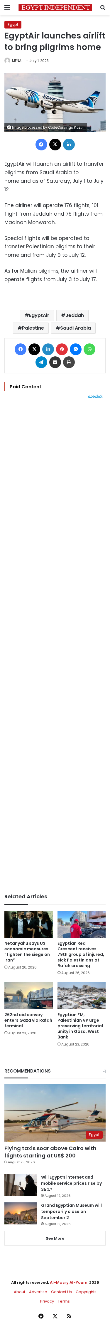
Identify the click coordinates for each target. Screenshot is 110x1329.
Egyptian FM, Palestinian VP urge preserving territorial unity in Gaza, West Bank (80, 1026)
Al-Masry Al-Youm (68, 1282)
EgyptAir (39, 315)
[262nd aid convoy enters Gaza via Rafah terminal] (28, 995)
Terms (64, 1301)
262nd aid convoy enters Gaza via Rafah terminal (28, 1020)
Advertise (38, 1292)
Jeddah (74, 315)
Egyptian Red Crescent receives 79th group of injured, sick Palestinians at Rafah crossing (80, 954)
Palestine (33, 328)
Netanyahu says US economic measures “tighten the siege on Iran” (27, 951)
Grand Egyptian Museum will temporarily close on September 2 (71, 1211)
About (19, 1292)
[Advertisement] (55, 646)
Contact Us (61, 1292)
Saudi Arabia (75, 328)
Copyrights (86, 1292)
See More (55, 1238)
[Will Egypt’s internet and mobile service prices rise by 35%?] (20, 1185)
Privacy (47, 1301)
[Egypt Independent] (55, 7)
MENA (16, 60)
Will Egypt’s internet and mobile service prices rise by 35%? (71, 1183)
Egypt (13, 24)
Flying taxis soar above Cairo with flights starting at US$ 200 (50, 1152)
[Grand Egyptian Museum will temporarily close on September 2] (20, 1213)
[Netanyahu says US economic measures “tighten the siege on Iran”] (28, 924)
